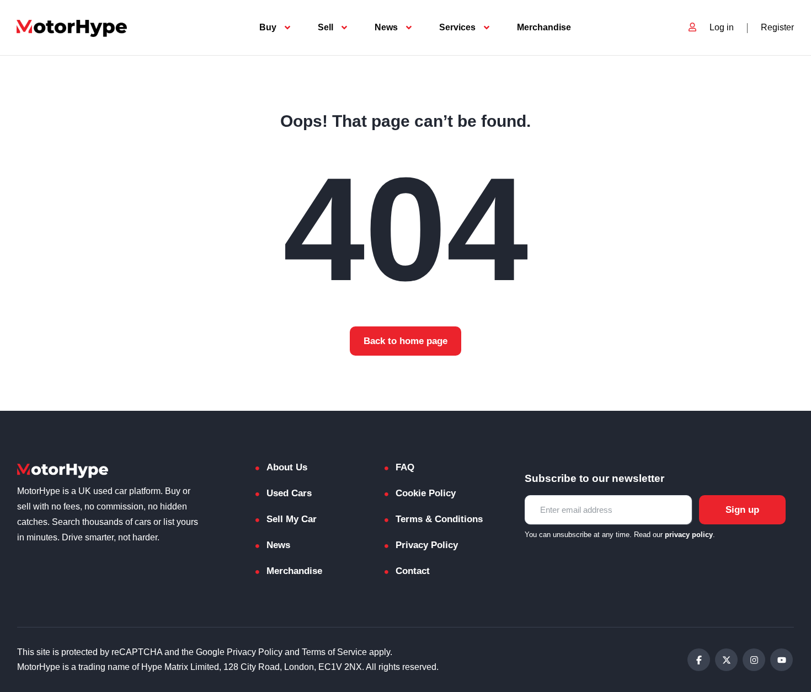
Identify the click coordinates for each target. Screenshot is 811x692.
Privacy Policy (427, 545)
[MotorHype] (72, 28)
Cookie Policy (426, 493)
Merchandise (544, 27)
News (386, 27)
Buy (267, 27)
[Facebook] (698, 659)
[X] (726, 659)
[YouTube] (781, 659)
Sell (325, 27)
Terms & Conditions (439, 519)
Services (457, 27)
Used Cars (289, 493)
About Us (286, 467)
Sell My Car (291, 519)
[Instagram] (754, 659)
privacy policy (689, 534)
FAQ (405, 467)
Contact (413, 571)
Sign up (742, 510)
